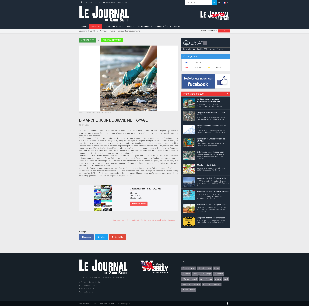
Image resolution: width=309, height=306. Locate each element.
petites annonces (145, 26)
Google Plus (118, 237)
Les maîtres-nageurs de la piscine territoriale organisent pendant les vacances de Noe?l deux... (209, 183)
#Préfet (218, 279)
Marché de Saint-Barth (206, 152)
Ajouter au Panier (139, 204)
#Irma (216, 268)
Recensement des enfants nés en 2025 (211, 113)
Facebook (87, 237)
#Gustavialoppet (189, 290)
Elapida (96, 303)
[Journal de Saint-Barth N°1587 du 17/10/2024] (102, 198)
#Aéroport (186, 284)
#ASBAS (217, 284)
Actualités (95, 26)
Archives (130, 26)
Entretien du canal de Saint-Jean (210, 139)
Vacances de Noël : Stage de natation (212, 178)
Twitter (102, 237)
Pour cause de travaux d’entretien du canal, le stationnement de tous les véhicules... (210, 144)
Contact (177, 26)
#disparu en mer (189, 268)
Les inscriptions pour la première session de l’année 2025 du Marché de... (212, 156)
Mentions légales (124, 304)
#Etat (226, 279)
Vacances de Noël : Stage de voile (211, 165)
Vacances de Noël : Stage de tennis (212, 191)
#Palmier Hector (204, 268)
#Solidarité (218, 274)
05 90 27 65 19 (93, 2)
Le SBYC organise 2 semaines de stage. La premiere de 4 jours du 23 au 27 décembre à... (212, 170)
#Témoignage (206, 274)
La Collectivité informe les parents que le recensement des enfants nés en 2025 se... (212, 119)
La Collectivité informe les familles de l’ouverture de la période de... (211, 132)
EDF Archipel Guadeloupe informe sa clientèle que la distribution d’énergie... (211, 105)
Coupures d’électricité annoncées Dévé (211, 100)
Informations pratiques (113, 26)
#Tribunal (206, 284)
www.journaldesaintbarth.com (117, 2)
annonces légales (163, 26)
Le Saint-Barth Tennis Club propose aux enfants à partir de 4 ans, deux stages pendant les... (211, 196)
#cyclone (186, 274)
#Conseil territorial (190, 279)
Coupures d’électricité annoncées (211, 205)
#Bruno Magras (206, 279)
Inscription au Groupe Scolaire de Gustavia (211, 127)
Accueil (84, 26)
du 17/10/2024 (145, 188)
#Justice (197, 284)
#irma (195, 274)
